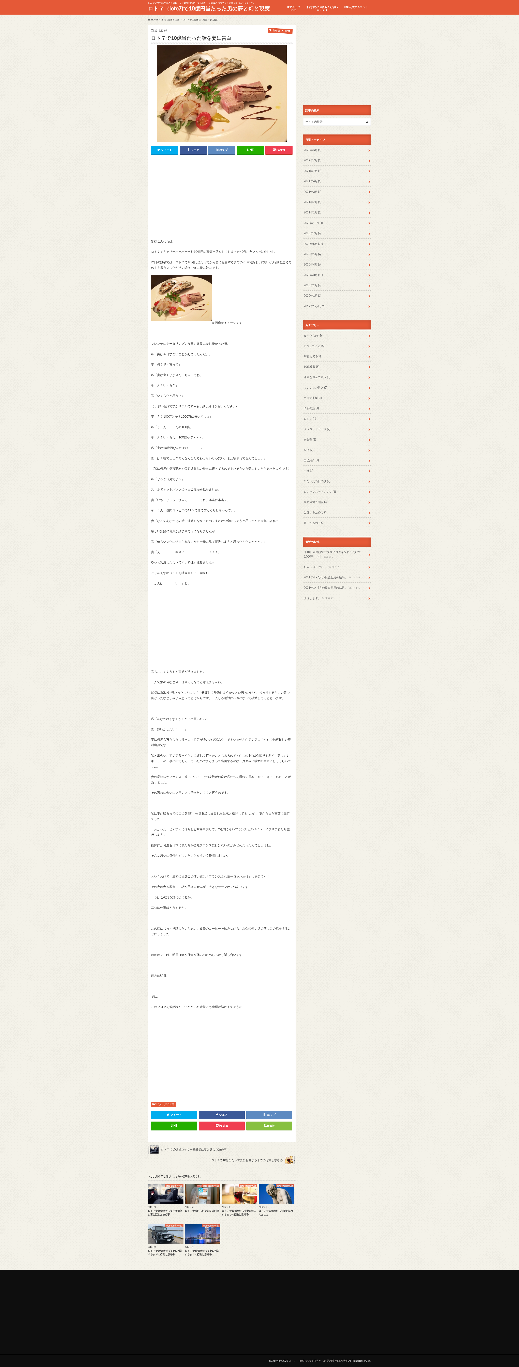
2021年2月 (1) (312, 202)
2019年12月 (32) (314, 306)
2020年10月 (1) (313, 223)
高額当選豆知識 (315, 502)
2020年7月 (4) (312, 233)
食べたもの (313, 335)
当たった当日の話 (165, 1104)
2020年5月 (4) (312, 254)
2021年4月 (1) (312, 181)
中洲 (308, 470)
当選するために (315, 512)
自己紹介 (311, 460)
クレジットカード (317, 429)
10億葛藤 (311, 366)
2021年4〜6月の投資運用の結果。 (332, 577)
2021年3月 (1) (312, 191)
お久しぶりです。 (321, 566)
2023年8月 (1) (312, 150)
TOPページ (293, 8)
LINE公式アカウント (356, 7)
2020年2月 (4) (312, 285)
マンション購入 (315, 387)
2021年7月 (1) (312, 171)
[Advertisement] (222, 200)
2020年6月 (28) (313, 243)
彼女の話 (311, 408)
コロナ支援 (313, 398)
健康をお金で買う (317, 377)
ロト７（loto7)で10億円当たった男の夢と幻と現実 (209, 8)
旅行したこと (314, 346)
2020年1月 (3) (312, 295)
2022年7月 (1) (312, 160)
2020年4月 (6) (312, 264)
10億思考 (312, 356)
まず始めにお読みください (322, 8)
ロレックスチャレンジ (320, 491)
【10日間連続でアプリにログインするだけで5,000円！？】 (332, 554)
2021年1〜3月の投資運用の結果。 (332, 587)
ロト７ (310, 418)
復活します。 (318, 598)
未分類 (310, 439)
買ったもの (313, 523)
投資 (308, 450)
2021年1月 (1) (312, 212)
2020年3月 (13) (313, 275)
